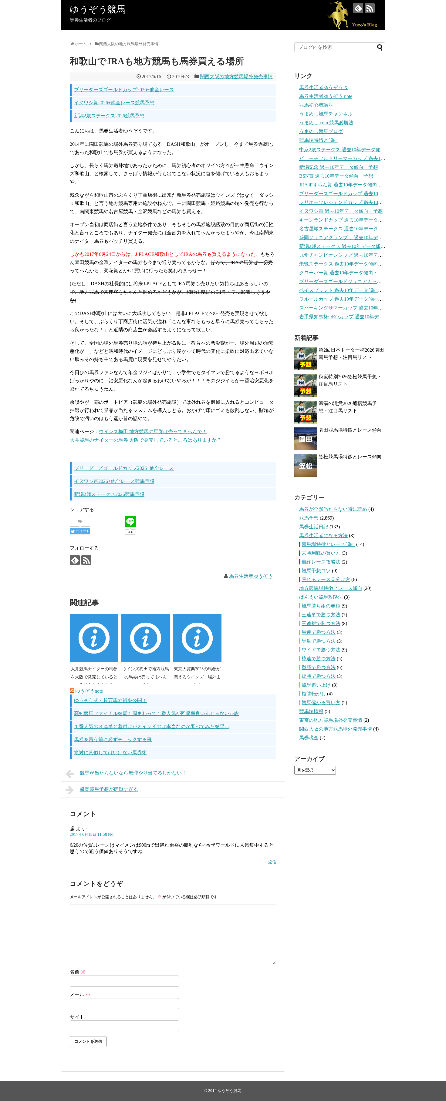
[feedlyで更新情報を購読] (358, 8)
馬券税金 (309, 737)
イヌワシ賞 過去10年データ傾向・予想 (341, 211)
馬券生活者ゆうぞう (251, 576)
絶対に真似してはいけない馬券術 (110, 752)
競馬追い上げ (316, 685)
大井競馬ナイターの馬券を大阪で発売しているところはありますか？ (94, 677)
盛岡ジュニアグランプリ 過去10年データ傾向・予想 (355, 237)
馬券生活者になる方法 (323, 535)
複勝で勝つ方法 (319, 676)
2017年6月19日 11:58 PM (92, 834)
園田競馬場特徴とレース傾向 (350, 430)
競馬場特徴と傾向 (318, 140)
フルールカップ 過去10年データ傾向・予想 (346, 299)
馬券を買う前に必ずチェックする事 (113, 739)
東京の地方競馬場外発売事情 (330, 720)
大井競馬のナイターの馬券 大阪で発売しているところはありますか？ (145, 440)
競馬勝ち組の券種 (321, 605)
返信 (272, 862)
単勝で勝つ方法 (319, 667)
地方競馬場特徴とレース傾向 (330, 588)
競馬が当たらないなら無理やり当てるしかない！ (133, 772)
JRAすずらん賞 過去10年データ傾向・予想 (345, 184)
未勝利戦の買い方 (321, 553)
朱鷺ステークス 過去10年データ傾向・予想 (346, 263)
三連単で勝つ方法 (321, 614)
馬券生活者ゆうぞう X (323, 87)
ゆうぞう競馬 (98, 9)
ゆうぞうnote (89, 691)
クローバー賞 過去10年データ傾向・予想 (343, 272)
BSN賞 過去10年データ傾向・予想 (336, 176)
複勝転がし (314, 693)
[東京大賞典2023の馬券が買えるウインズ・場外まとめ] (197, 638)
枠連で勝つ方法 (319, 658)
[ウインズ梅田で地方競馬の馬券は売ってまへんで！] (145, 638)
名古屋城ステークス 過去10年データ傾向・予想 (350, 228)
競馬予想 (309, 517)
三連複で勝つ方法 (321, 623)
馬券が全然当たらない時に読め (333, 509)
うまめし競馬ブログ (321, 131)
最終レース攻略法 (321, 561)
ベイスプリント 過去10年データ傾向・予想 (346, 290)
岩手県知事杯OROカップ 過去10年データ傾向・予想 (356, 316)
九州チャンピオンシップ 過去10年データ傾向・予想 (355, 255)
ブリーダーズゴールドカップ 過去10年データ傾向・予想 (360, 193)
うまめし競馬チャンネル (326, 113)
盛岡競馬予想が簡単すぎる (109, 789)
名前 (78, 972)
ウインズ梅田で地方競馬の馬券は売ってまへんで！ (145, 677)
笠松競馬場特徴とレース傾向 (350, 456)
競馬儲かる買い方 (321, 702)
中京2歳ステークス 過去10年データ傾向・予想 (349, 149)
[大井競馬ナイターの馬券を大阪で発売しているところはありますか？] (94, 638)
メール (80, 994)
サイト (77, 1016)
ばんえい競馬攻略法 (321, 597)
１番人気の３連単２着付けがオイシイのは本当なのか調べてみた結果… (151, 726)
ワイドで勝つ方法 (321, 649)
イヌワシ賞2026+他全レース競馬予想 (114, 102)
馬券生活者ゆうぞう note (325, 96)
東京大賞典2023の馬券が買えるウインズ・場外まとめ (197, 677)
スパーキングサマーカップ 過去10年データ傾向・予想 (358, 307)
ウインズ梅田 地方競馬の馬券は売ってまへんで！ (153, 431)
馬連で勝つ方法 (319, 632)
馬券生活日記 (313, 526)
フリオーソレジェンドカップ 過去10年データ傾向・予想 (360, 202)
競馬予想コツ (316, 570)
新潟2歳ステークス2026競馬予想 (109, 115)
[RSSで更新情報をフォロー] (370, 8)
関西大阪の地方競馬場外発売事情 (236, 76)
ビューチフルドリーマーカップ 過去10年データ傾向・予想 (363, 158)
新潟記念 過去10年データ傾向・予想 (338, 167)
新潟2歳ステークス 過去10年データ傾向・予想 (349, 246)
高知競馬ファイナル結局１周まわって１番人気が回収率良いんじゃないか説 (156, 713)
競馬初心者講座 (316, 105)
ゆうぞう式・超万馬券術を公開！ (110, 700)
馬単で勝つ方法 (319, 641)
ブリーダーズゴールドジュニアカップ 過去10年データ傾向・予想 (370, 281)
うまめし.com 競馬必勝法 (326, 122)
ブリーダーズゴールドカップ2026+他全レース (124, 89)
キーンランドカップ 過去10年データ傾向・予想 (350, 220)
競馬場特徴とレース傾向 (328, 544)
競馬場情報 (311, 711)
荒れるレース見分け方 (326, 579)
